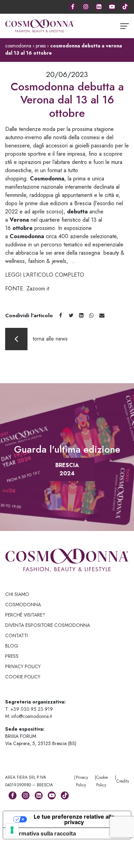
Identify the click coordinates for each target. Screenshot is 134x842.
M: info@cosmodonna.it (28, 716)
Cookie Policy (102, 781)
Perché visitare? (25, 614)
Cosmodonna (23, 604)
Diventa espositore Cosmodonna (47, 625)
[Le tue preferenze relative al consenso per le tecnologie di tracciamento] (12, 830)
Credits (122, 781)
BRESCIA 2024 (67, 469)
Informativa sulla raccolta (42, 833)
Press (12, 656)
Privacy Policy (82, 781)
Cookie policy (22, 676)
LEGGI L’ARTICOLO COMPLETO (44, 275)
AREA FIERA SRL (20, 777)
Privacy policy (23, 666)
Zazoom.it (37, 288)
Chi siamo (17, 594)
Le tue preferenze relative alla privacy (74, 819)
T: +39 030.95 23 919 (29, 709)
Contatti (16, 635)
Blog (11, 645)
